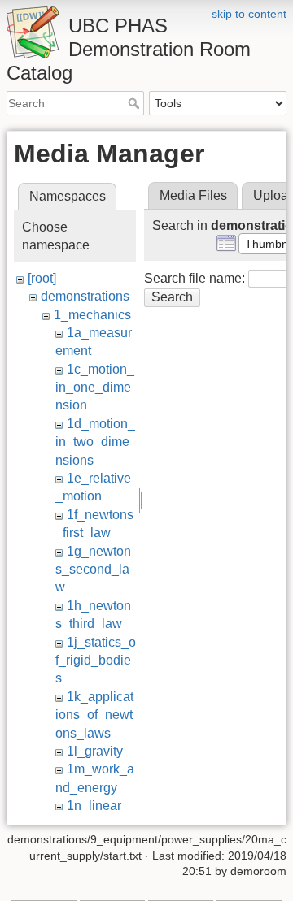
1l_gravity (95, 751)
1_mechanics (92, 315)
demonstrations (85, 296)
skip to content (249, 13)
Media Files (193, 195)
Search (135, 103)
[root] (42, 278)
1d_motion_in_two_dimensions (95, 442)
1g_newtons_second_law (93, 569)
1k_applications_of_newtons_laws (94, 715)
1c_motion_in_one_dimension (94, 387)
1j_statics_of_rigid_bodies (95, 660)
